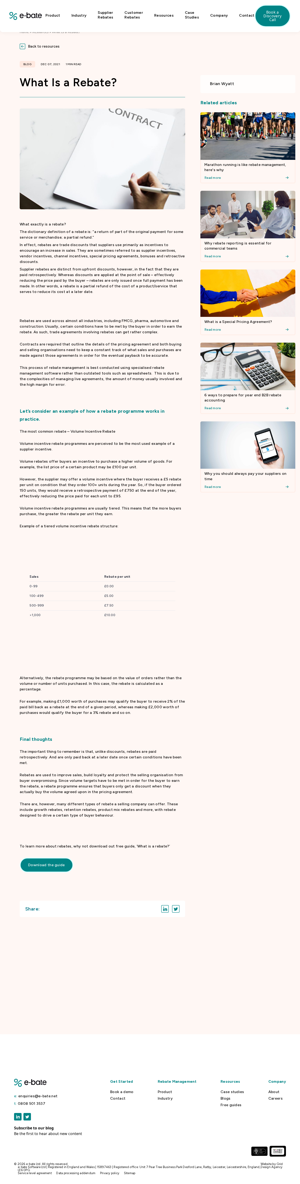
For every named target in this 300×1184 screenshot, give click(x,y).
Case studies (232, 1092)
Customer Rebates (133, 14)
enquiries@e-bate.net (35, 1096)
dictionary (37, 231)
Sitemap (129, 1173)
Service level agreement (35, 1173)
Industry (79, 15)
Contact (246, 15)
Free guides (231, 1105)
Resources (164, 15)
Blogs (226, 1098)
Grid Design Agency (272, 1165)
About (274, 1092)
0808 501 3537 (29, 1103)
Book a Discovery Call (272, 16)
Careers (275, 1098)
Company (219, 15)
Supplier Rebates (105, 14)
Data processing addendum (75, 1173)
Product (52, 15)
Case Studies (192, 14)
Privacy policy (110, 1173)
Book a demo (122, 1092)
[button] (150, 46)
